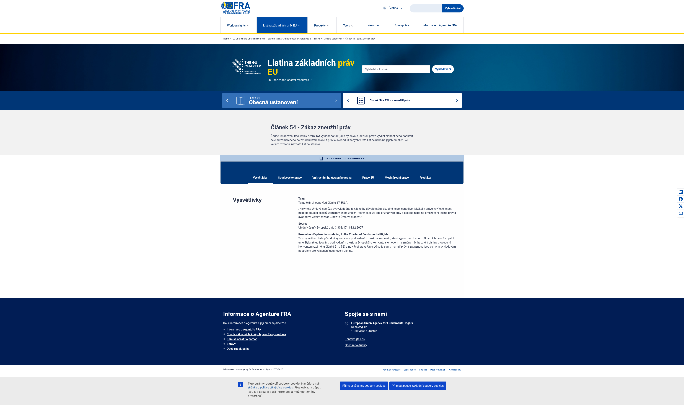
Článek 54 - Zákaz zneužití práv (360, 39)
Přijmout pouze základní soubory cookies (418, 385)
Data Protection (437, 370)
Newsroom (374, 25)
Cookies (423, 370)
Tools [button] (346, 25)
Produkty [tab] (425, 177)
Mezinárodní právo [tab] (397, 177)
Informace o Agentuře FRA (440, 25)
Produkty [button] (320, 25)
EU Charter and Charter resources (249, 39)
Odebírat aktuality (238, 348)
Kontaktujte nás (355, 339)
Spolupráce (402, 25)
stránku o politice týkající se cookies (270, 387)
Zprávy (231, 344)
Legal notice (410, 370)
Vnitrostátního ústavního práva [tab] (332, 177)
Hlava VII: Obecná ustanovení (328, 39)
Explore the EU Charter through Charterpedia (289, 39)
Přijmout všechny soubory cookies (363, 385)
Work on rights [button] (236, 25)
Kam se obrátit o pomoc (242, 339)
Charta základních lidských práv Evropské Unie (256, 334)
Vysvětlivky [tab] (260, 177)
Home (226, 39)
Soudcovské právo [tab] (290, 177)
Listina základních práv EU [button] (280, 25)
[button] (680, 191)
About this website (391, 370)
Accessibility (455, 370)
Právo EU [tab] (368, 177)
